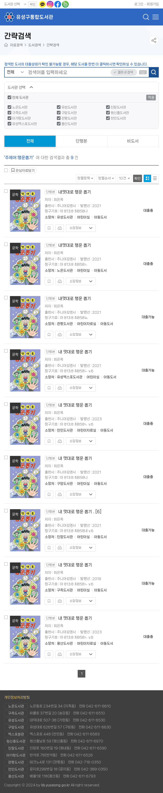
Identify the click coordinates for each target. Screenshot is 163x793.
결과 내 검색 (125, 72)
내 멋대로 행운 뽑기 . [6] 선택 (6, 510)
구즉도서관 (20, 113)
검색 (153, 72)
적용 (151, 97)
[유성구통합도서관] (28, 17)
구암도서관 (69, 113)
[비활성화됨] (49, 228)
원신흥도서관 (120, 113)
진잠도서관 (118, 107)
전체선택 (6, 170)
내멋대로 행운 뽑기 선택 (6, 191)
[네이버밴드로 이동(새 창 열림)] (65, 4)
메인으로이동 (6, 45)
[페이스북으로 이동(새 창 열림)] (58, 4)
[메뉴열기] (154, 17)
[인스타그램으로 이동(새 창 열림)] (50, 4)
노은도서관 (20, 107)
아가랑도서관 (21, 118)
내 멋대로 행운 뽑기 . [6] (73, 511)
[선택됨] (147, 178)
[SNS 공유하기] (154, 40)
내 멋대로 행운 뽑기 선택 (6, 351)
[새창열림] (59, 228)
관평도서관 (69, 118)
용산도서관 (69, 124)
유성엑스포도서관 (24, 124)
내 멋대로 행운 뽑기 (69, 352)
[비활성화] (143, 72)
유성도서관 (69, 107)
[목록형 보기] (155, 178)
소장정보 (75, 228)
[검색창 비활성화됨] (146, 17)
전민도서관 (118, 118)
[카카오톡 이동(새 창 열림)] (43, 4)
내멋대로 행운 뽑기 (68, 192)
